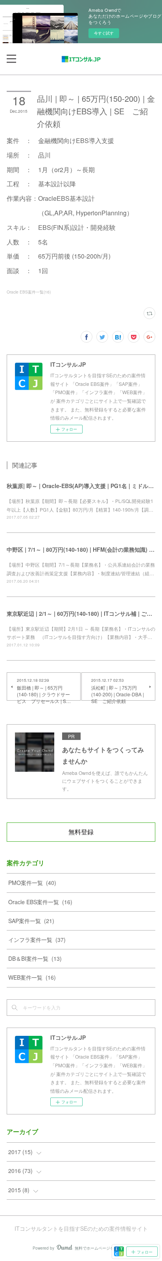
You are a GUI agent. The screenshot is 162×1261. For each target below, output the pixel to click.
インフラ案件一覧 (37, 939)
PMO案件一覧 (32, 883)
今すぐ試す (104, 33)
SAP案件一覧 (31, 921)
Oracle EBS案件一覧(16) (29, 292)
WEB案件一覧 (32, 977)
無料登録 (81, 831)
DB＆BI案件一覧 (35, 958)
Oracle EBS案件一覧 (40, 902)
